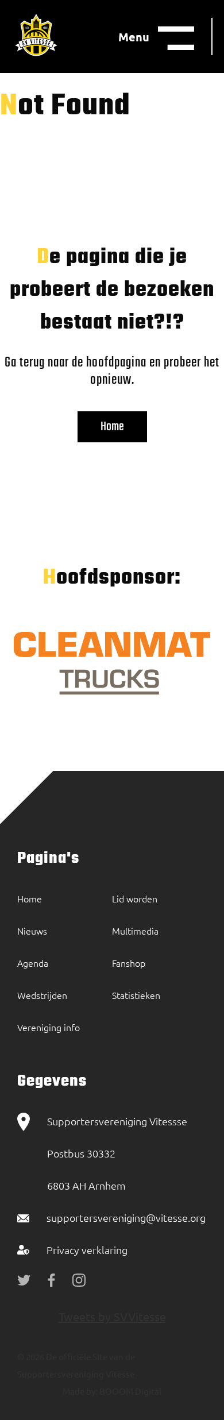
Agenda (32, 962)
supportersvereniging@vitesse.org (126, 1217)
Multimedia (135, 930)
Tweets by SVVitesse (112, 1316)
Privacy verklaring (87, 1249)
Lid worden (134, 898)
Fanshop (128, 962)
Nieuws (32, 930)
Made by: (80, 1391)
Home (112, 427)
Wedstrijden (42, 995)
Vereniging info (48, 1027)
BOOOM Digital (129, 1391)
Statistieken (136, 995)
